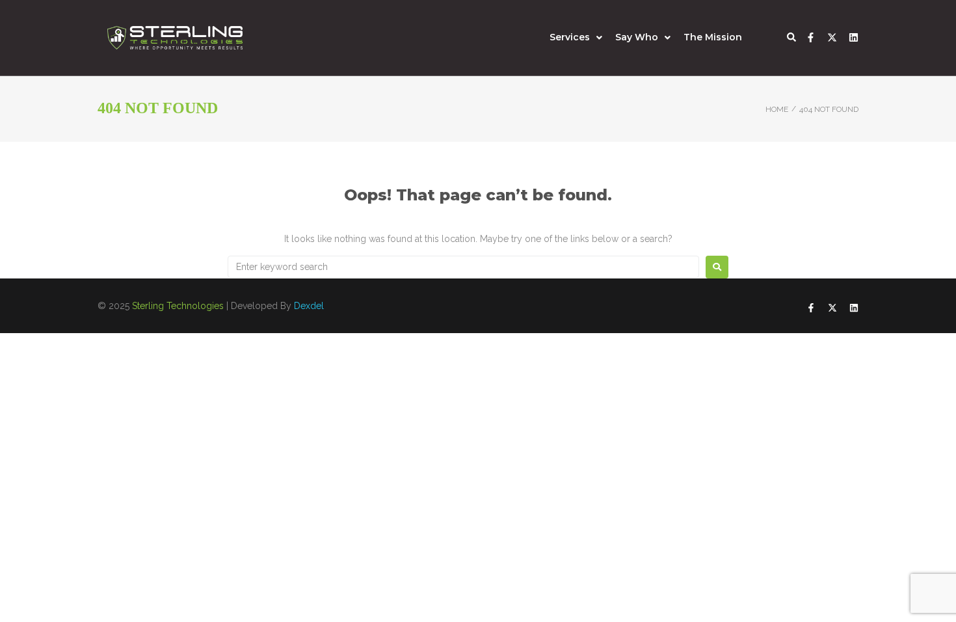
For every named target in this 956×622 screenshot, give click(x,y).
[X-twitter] (832, 37)
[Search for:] (463, 267)
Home (776, 109)
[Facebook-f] (811, 37)
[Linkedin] (853, 37)
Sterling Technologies (178, 306)
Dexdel (309, 306)
